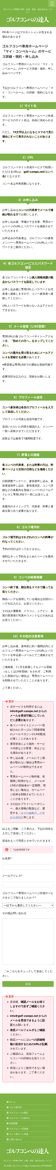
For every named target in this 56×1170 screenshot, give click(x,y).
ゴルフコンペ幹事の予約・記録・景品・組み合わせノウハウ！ (28, 1160)
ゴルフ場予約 (15, 1107)
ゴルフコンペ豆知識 (18, 1128)
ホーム (12, 1102)
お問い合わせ (15, 1139)
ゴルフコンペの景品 (18, 1112)
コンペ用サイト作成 (18, 1134)
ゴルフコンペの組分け (19, 1118)
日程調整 (13, 1123)
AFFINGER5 (46, 1166)
